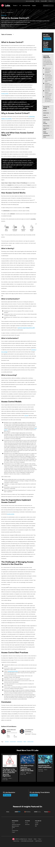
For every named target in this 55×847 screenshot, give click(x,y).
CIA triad (26, 415)
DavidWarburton (23, 24)
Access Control (13, 741)
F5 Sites (50, 1)
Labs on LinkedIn (29, 1)
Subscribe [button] (48, 38)
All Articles (15, 736)
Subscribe (43, 1)
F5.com (26, 822)
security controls (4, 93)
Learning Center (26, 5)
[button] (43, 5)
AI (20, 5)
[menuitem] (30, 1)
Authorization (19, 741)
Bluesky (36, 824)
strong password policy (13, 671)
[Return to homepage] (6, 5)
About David (27, 734)
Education (3, 15)
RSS (36, 1)
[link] (3, 12)
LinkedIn (36, 822)
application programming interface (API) (26, 327)
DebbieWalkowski (5, 24)
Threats (15, 5)
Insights (34, 5)
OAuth (25, 741)
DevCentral (27, 824)
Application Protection (16, 824)
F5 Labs (3, 12)
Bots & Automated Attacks (15, 827)
